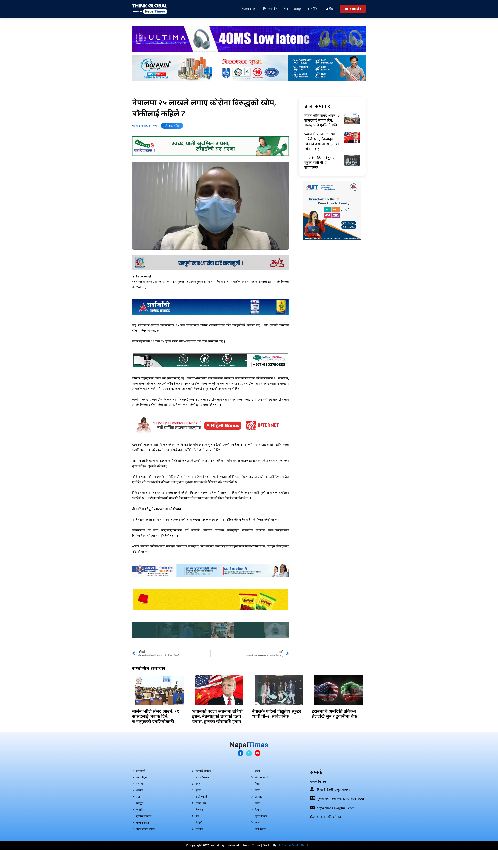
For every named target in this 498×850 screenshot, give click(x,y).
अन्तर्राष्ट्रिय (313, 9)
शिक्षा (285, 9)
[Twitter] (249, 753)
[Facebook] (240, 753)
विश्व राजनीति (270, 9)
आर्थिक (329, 9)
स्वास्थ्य (152, 125)
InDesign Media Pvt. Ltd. (295, 845)
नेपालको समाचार (248, 9)
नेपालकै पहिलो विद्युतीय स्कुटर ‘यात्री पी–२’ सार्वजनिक (319, 162)
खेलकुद (298, 9)
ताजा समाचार (139, 125)
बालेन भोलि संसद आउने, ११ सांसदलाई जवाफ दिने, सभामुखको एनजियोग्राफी (322, 120)
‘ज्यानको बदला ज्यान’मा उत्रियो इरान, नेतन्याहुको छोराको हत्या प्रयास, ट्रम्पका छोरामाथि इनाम (321, 141)
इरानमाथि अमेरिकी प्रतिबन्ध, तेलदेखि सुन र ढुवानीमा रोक (335, 713)
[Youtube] (257, 753)
